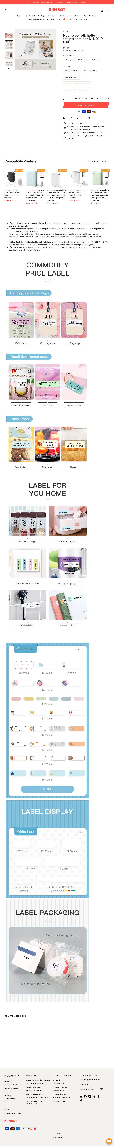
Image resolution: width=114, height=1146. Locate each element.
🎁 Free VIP (68, 19)
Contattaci (56, 1080)
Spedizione (67, 50)
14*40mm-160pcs (71, 77)
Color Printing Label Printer (35, 1094)
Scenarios (80, 19)
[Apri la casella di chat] (109, 1141)
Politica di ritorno (58, 1090)
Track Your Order (58, 1083)
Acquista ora (86, 105)
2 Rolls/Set (69, 60)
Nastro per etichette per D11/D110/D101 (34, 1102)
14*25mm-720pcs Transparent (76, 90)
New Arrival (30, 16)
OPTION (66, 66)
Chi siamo (7, 1081)
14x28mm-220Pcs (90, 71)
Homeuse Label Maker (36, 19)
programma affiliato (11, 1085)
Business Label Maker (69, 16)
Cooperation (8, 1092)
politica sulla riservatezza (61, 1097)
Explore (54, 19)
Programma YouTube (11, 1088)
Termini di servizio (59, 1101)
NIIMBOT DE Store (10, 1099)
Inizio (65, 31)
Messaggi (7, 1095)
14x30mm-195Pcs (72, 71)
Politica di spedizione (60, 1087)
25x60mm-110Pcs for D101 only (77, 84)
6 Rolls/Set (95, 60)
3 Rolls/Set (82, 60)
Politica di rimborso (59, 1094)
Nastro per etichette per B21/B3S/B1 (38, 1097)
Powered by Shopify (57, 1137)
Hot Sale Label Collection (34, 1083)
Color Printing (90, 16)
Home (19, 16)
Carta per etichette (46, 16)
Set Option (69, 55)
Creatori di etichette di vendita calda (38, 1080)
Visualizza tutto (98, 161)
